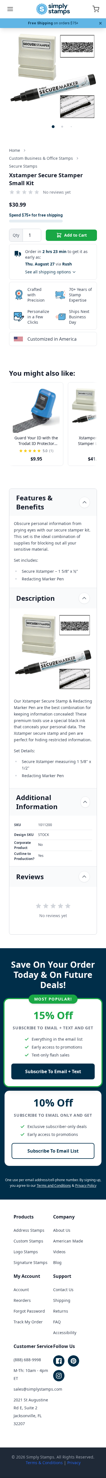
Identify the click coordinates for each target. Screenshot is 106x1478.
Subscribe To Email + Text (53, 1071)
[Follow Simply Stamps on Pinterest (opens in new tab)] (73, 1361)
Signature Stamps (30, 1262)
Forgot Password (29, 1311)
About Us (61, 1230)
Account (21, 1289)
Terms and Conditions (54, 1185)
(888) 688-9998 (27, 1359)
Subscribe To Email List (53, 1151)
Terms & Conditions (44, 1462)
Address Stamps (29, 1230)
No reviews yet (57, 192)
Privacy (74, 1462)
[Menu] (10, 9)
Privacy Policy (85, 1185)
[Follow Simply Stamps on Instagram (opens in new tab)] (58, 1375)
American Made (68, 1241)
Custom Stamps (28, 1241)
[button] (53, 126)
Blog (57, 1262)
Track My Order (28, 1321)
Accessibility (64, 1332)
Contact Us (63, 1289)
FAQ (57, 1321)
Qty (16, 235)
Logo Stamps (26, 1251)
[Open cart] (95, 9)
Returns (60, 1311)
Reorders (22, 1300)
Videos (59, 1251)
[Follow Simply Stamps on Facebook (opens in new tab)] (58, 1361)
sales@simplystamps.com (38, 1389)
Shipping (61, 1300)
